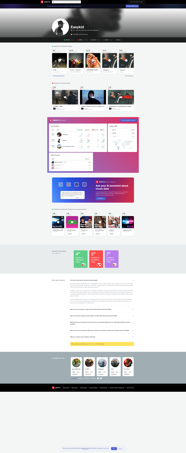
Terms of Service (130, 387)
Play (59, 60)
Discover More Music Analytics (136, 1)
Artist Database (83, 387)
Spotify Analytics (103, 387)
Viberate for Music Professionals (117, 387)
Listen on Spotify (128, 75)
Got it (114, 448)
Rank (53, 130)
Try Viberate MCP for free (132, 6)
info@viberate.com (92, 344)
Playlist (53, 159)
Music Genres (66, 387)
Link (64, 162)
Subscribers (96, 130)
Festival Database (93, 387)
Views (103, 130)
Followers (81, 130)
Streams (88, 130)
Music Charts (74, 387)
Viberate (45, 2)
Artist (58, 130)
